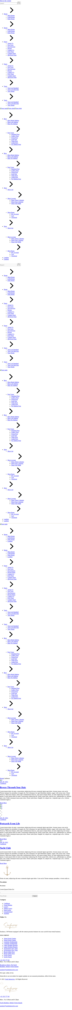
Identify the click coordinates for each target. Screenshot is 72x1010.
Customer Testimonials (10, 942)
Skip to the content (5, 1)
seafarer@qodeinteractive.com (9, 970)
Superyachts (7, 910)
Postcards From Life (10, 823)
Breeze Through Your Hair (13, 787)
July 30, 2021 (4, 782)
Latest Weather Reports (11, 945)
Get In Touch (8, 955)
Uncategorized (8, 912)
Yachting (6, 913)
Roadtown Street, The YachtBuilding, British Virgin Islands (9, 965)
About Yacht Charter (10, 938)
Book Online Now (9, 952)
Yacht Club (5, 848)
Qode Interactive (10, 979)
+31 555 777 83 (4, 960)
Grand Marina (8, 905)
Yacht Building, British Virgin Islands (11, 1003)
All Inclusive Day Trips (11, 948)
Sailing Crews (8, 908)
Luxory (6, 907)
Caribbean (3, 783)
